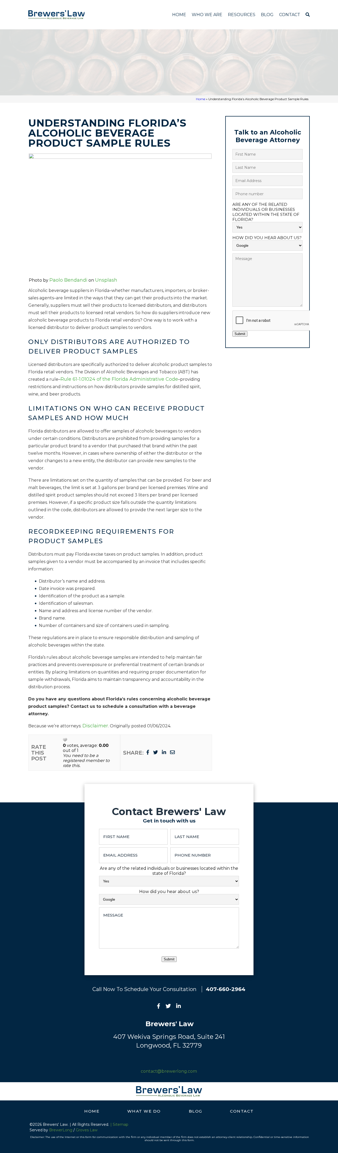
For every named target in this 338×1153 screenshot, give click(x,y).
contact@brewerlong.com (169, 1071)
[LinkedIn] (164, 752)
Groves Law (86, 1130)
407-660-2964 (225, 989)
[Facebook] (147, 752)
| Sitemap (119, 1124)
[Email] (172, 752)
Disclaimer (95, 726)
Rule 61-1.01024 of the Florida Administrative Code (119, 379)
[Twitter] (155, 752)
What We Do (144, 1111)
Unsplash (106, 280)
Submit (239, 334)
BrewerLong (60, 1130)
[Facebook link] (158, 1006)
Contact (289, 14)
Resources (241, 14)
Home (179, 14)
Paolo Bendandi (68, 280)
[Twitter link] (168, 1006)
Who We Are (207, 14)
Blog (267, 14)
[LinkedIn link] (178, 1006)
